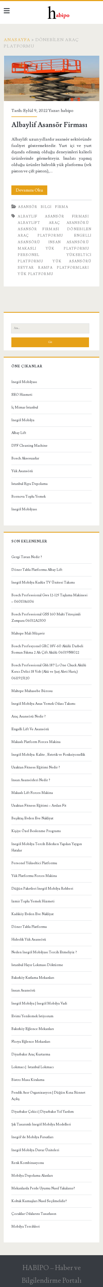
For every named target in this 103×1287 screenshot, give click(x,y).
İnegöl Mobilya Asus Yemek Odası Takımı (43, 704)
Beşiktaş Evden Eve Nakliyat (32, 818)
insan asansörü (68, 242)
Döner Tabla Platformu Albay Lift (36, 570)
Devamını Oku (31, 191)
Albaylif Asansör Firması (51, 78)
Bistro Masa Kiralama (27, 1080)
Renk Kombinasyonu (27, 1163)
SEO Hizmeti (21, 395)
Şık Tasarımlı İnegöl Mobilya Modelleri (41, 1124)
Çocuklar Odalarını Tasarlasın (33, 1214)
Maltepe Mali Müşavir (28, 633)
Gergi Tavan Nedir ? (26, 557)
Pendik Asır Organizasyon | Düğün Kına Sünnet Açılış (48, 1095)
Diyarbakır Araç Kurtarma (30, 1054)
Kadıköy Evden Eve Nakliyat (32, 914)
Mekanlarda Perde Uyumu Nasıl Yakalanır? (43, 1188)
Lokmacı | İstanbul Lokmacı (32, 1067)
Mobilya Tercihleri (25, 1226)
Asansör (27, 207)
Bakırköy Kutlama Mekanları (32, 978)
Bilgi (46, 207)
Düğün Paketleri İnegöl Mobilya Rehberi (42, 888)
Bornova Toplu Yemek (28, 496)
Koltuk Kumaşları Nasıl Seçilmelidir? (39, 1201)
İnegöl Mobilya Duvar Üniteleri (35, 1150)
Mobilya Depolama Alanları (32, 1175)
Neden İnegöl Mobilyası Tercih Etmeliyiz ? (44, 952)
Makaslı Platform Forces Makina (35, 742)
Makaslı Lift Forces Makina (32, 793)
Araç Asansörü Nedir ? (28, 716)
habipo (67, 110)
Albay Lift (18, 433)
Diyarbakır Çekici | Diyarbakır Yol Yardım (42, 1112)
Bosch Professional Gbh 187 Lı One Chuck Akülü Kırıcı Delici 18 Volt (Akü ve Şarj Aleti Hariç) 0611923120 (48, 671)
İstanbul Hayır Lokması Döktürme (37, 965)
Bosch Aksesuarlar (25, 458)
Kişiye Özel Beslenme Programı (36, 831)
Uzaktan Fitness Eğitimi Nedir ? (35, 767)
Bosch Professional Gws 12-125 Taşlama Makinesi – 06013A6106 (49, 598)
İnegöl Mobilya (22, 420)
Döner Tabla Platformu (29, 927)
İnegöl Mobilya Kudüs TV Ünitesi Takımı (43, 582)
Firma (61, 207)
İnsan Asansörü (23, 990)
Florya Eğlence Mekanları (30, 1042)
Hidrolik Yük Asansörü (28, 939)
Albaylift (29, 223)
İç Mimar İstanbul (24, 407)
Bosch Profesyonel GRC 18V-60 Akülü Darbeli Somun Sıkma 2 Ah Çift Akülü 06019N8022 (47, 649)
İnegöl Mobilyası (24, 382)
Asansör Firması (38, 229)
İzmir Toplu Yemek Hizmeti (32, 901)
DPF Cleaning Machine (29, 446)
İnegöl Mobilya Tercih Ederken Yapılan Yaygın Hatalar (46, 847)
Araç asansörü (69, 223)
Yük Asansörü (22, 471)
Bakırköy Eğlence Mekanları (32, 1029)
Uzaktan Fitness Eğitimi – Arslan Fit (38, 805)
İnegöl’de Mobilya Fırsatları (32, 1137)
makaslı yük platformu (53, 248)
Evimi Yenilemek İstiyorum (32, 1016)
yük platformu (35, 274)
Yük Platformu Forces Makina (34, 876)
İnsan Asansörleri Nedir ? (30, 780)
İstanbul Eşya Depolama (29, 484)
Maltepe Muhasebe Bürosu (32, 691)
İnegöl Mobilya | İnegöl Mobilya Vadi (39, 1003)
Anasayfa (17, 39)
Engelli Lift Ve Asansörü (30, 729)
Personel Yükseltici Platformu (34, 863)
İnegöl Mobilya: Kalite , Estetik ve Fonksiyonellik (48, 755)
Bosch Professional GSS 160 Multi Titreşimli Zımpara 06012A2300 (46, 617)
